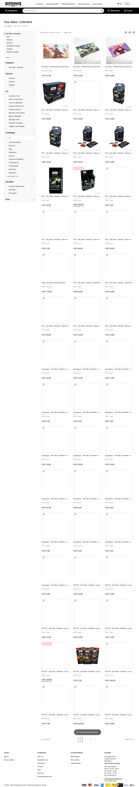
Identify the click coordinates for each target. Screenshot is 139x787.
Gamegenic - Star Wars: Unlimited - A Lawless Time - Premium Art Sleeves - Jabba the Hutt (118, 499)
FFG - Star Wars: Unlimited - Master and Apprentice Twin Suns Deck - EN (87, 326)
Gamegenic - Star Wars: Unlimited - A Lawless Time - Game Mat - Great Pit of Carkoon (55, 455)
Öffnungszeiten (68, 4)
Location (39, 4)
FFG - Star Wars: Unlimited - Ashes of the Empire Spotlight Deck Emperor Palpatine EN (119, 153)
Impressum (41, 763)
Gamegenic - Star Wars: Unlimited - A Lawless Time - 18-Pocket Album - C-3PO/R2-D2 (118, 369)
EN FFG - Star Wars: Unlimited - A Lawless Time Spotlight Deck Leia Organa (118, 585)
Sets (8, 37)
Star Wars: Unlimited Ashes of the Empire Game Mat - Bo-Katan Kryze (87, 67)
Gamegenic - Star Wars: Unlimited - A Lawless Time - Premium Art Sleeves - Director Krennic (55, 585)
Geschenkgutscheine (44, 776)
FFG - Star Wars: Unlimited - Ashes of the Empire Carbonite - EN (55, 196)
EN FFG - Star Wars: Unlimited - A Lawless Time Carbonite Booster (118, 628)
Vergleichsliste (76, 763)
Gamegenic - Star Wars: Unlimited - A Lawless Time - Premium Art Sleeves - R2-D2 (86, 542)
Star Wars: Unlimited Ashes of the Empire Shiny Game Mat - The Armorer (119, 67)
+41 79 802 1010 (110, 781)
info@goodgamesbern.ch (113, 779)
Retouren (40, 773)
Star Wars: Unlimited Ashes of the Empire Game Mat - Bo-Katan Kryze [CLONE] (56, 67)
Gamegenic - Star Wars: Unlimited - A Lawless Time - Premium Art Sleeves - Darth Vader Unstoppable (86, 499)
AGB (39, 770)
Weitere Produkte (13, 52)
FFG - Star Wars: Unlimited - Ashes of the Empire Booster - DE (55, 239)
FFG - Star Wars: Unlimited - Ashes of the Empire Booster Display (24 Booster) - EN (119, 239)
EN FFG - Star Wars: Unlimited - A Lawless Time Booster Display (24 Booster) (87, 715)
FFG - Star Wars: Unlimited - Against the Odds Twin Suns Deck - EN (119, 283)
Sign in (6, 756)
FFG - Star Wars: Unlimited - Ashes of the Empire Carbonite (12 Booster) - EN (87, 196)
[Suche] (102, 11)
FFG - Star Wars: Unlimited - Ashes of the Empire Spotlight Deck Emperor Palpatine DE (87, 153)
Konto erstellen (9, 760)
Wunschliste (75, 760)
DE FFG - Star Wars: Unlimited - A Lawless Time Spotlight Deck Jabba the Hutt (55, 628)
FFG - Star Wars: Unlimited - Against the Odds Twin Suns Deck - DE (55, 326)
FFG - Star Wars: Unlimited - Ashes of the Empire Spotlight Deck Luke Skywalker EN (119, 110)
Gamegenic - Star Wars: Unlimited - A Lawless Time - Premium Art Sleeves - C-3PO (119, 542)
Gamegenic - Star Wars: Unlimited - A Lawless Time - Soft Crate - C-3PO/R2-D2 (55, 412)
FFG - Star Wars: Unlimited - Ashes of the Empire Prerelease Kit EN (86, 110)
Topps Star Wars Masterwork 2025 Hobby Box (53, 283)
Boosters (10, 43)
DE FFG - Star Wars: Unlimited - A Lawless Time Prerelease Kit (118, 715)
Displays (9, 40)
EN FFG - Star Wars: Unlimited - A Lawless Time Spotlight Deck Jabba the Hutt (87, 628)
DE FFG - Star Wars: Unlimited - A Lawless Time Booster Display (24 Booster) (118, 671)
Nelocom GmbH (40, 785)
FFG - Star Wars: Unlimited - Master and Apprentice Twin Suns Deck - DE (119, 326)
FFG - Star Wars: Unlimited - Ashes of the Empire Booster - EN (118, 196)
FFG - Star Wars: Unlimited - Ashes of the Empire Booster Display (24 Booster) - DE (87, 239)
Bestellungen (75, 756)
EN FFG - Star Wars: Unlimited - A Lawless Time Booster (55, 715)
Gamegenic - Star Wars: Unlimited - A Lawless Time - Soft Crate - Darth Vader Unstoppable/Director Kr (119, 412)
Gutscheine (97, 4)
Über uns (40, 756)
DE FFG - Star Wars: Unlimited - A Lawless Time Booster (87, 671)
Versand (40, 766)
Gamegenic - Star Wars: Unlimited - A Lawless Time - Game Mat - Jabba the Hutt (55, 499)
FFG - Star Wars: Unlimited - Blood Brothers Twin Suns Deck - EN (87, 283)
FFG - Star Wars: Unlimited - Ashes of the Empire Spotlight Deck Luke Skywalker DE (55, 153)
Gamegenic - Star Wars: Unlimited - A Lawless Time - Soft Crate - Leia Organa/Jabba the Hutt (86, 412)
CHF (127, 4)
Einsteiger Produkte (13, 46)
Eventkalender (52, 4)
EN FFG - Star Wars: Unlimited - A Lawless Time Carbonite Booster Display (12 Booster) (55, 671)
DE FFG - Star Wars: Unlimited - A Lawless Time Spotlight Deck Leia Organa (87, 585)
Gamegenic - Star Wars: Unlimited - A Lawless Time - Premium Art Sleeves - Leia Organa (55, 542)
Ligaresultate (84, 4)
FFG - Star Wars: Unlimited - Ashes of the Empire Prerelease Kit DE (55, 110)
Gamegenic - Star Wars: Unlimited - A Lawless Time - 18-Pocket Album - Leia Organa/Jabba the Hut (55, 369)
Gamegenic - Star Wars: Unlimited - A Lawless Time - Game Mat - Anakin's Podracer (86, 455)
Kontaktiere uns (42, 760)
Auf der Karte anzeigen (112, 763)
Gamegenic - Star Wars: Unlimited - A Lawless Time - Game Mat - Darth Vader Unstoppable (119, 455)
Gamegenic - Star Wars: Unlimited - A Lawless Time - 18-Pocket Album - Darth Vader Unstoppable (87, 369)
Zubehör (10, 49)
